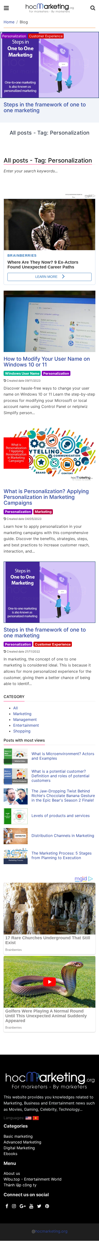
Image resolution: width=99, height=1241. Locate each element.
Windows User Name (22, 373)
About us (12, 1173)
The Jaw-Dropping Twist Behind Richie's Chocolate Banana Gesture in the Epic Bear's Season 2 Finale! (63, 796)
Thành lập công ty (20, 1184)
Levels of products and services (60, 815)
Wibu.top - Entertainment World (33, 1179)
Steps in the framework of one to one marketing (45, 107)
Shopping (22, 731)
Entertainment (26, 725)
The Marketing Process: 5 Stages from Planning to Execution (61, 855)
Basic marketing (18, 1136)
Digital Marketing (19, 1147)
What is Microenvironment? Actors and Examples (62, 756)
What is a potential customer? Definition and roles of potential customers (60, 776)
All (15, 707)
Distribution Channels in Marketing (62, 835)
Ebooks (10, 1153)
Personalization (56, 373)
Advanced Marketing (22, 1142)
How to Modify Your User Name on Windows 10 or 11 (47, 362)
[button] (28, 1117)
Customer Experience (53, 644)
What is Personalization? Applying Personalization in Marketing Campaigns (46, 497)
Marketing (43, 511)
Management (25, 719)
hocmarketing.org (51, 1231)
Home (9, 22)
